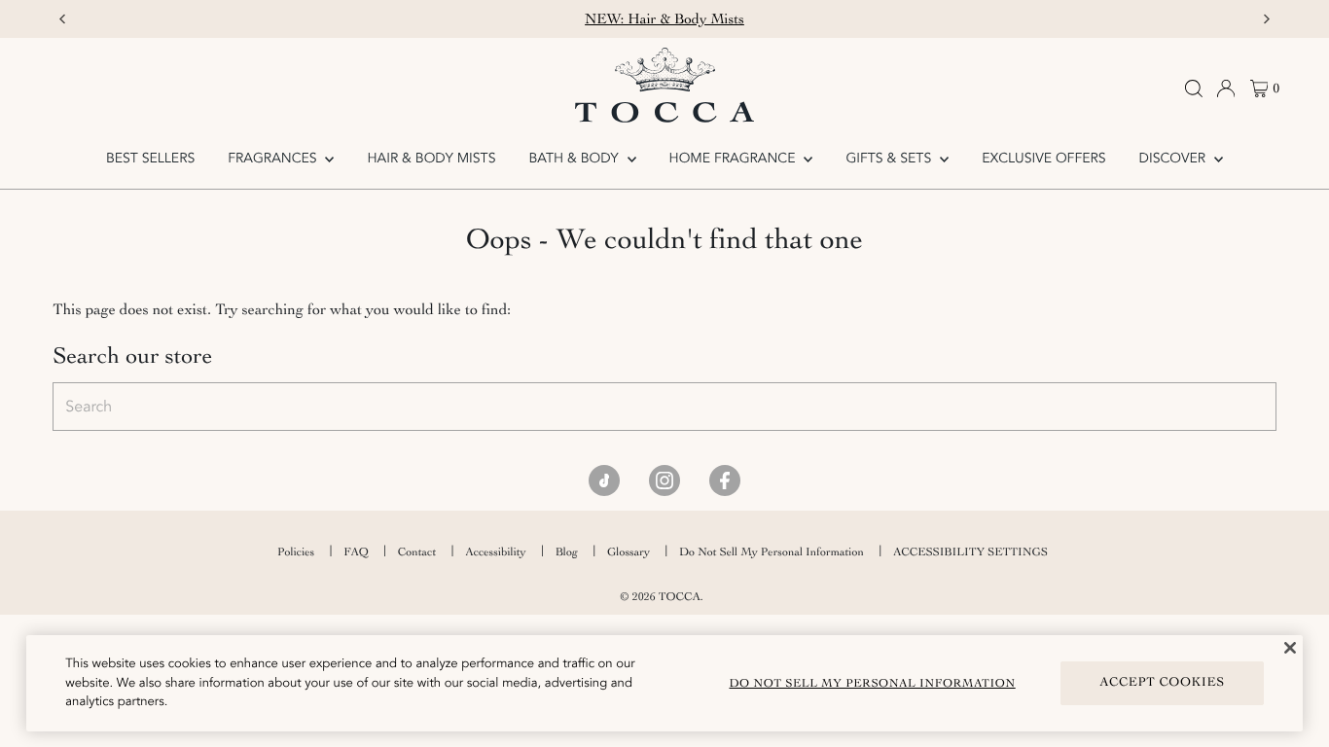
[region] (664, 683)
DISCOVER (1174, 159)
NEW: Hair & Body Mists (664, 19)
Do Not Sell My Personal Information (771, 551)
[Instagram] (664, 480)
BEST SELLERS (150, 159)
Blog (567, 551)
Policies (295, 551)
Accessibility (495, 551)
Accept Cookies (1162, 682)
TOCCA (679, 596)
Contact (417, 551)
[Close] (1290, 648)
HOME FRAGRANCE (734, 159)
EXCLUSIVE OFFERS (1043, 159)
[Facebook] (724, 480)
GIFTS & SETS (890, 159)
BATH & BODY (575, 159)
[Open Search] (1194, 88)
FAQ (356, 551)
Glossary (628, 551)
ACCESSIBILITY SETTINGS (970, 551)
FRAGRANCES (274, 159)
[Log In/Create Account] (1226, 88)
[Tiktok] (604, 480)
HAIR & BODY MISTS (432, 159)
